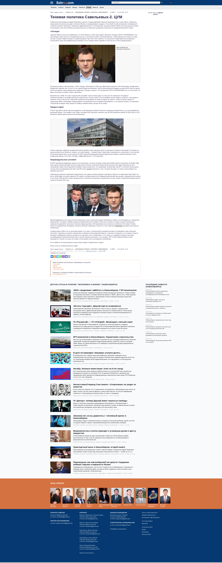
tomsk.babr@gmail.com (92, 549)
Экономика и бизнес (82, 12)
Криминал (97, 330)
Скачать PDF (102, 251)
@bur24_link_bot (91, 517)
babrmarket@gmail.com (123, 525)
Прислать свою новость (87, 553)
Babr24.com (69, 12)
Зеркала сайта (146, 534)
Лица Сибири (57, 483)
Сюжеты (60, 7)
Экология (98, 379)
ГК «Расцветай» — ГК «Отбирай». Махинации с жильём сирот (103, 322)
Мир (103, 379)
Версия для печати (91, 251)
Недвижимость (102, 473)
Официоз (100, 425)
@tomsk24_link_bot (92, 547)
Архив (102, 7)
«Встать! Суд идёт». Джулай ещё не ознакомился (97, 306)
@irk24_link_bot (91, 524)
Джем (55, 265)
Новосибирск (103, 12)
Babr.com (65, 3)
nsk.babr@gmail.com (59, 274)
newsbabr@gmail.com (63, 517)
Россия (122, 454)
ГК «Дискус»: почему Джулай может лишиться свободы (100, 401)
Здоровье (97, 301)
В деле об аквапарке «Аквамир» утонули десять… (97, 353)
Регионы (53, 7)
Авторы (74, 7)
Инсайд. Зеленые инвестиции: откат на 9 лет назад (98, 369)
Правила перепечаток (149, 515)
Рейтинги (82, 7)
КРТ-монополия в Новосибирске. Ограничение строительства (103, 337)
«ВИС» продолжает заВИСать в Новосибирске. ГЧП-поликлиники (105, 290)
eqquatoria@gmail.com (123, 518)
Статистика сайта (147, 527)
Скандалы (106, 316)
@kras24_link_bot (91, 532)
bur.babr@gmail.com (91, 518)
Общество (107, 425)
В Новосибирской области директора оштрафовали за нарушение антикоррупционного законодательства (157, 292)
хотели (89, 169)
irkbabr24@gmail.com (92, 526)
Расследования (98, 316)
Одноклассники (58, 269)
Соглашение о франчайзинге (151, 517)
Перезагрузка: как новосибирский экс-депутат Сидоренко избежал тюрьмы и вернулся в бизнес (101, 463)
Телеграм (56, 264)
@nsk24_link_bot (91, 539)
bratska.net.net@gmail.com (64, 523)
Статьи (89, 7)
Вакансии (145, 523)
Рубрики (68, 7)
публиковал (119, 226)
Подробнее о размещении (118, 529)
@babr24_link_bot (62, 515)
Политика (94, 12)
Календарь (145, 532)
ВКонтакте (57, 267)
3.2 (61, 559)
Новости (95, 7)
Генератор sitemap (90, 559)
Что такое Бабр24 (147, 521)
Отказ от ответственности (150, 512)
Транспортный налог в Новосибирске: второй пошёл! (99, 447)
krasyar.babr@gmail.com (92, 534)
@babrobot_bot (121, 517)
